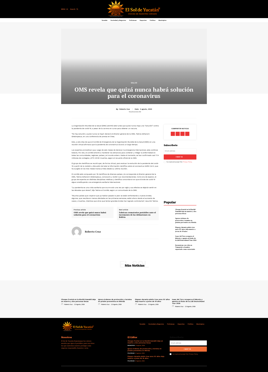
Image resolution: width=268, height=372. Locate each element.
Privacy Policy (187, 162)
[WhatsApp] (187, 134)
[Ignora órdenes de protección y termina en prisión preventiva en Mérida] (168, 220)
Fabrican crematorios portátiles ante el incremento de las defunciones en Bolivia (137, 214)
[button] (74, 9)
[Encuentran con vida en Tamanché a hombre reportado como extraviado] (168, 247)
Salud (134, 83)
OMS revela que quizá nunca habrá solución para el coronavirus (90, 213)
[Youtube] (80, 354)
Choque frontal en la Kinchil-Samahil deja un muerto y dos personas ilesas (185, 211)
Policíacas (131, 353)
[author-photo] (62, 304)
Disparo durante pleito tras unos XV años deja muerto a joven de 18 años (185, 229)
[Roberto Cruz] (77, 232)
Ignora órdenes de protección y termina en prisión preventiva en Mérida (185, 220)
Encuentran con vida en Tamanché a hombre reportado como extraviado (185, 247)
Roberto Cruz (124, 109)
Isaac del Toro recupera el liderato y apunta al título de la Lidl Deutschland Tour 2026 (185, 238)
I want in (179, 157)
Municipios (131, 345)
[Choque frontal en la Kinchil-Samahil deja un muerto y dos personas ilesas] (168, 211)
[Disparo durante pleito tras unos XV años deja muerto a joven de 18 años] (168, 229)
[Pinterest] (182, 134)
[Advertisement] (181, 181)
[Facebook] (173, 134)
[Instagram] (69, 354)
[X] (178, 134)
